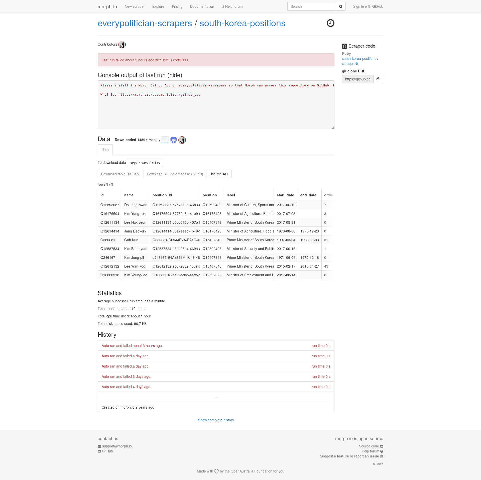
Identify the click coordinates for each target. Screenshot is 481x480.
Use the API (218, 173)
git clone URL (353, 70)
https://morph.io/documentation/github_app (159, 94)
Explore (158, 6)
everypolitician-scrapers (145, 22)
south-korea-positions (243, 22)
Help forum (233, 6)
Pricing (177, 6)
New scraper (135, 6)
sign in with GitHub (145, 162)
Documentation (202, 6)
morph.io (107, 6)
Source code (369, 445)
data (105, 149)
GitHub (107, 450)
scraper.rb (350, 63)
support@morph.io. (117, 445)
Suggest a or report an (349, 455)
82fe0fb (378, 463)
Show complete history (216, 419)
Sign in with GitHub (368, 6)
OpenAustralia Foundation (251, 470)
